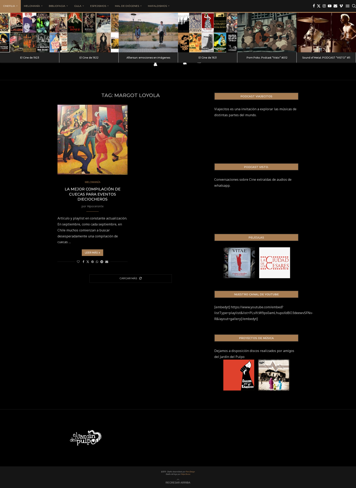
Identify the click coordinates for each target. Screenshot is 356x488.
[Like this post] (78, 262)
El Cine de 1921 (208, 57)
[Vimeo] (341, 6)
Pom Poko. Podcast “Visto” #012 (267, 57)
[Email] (335, 6)
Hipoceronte (95, 206)
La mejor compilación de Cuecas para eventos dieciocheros (93, 194)
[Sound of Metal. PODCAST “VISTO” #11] (326, 32)
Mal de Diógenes (127, 5)
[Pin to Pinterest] (92, 262)
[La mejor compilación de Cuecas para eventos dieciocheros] (92, 140)
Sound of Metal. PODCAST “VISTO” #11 (326, 57)
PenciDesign (190, 471)
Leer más (91, 252)
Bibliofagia (57, 5)
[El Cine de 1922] (89, 32)
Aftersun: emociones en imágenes (148, 57)
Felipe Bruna (185, 474)
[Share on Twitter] (87, 262)
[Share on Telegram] (101, 262)
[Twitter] (319, 6)
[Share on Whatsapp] (97, 262)
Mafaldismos (157, 5)
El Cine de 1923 (29, 57)
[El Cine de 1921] (207, 32)
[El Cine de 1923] (29, 32)
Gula (77, 5)
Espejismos (98, 5)
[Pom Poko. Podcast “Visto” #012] (267, 32)
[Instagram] (324, 6)
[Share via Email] (106, 262)
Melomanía (32, 5)
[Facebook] (314, 6)
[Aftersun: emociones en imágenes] (148, 32)
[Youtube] (329, 6)
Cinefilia (9, 5)
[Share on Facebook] (83, 262)
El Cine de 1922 (89, 57)
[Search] (354, 6)
